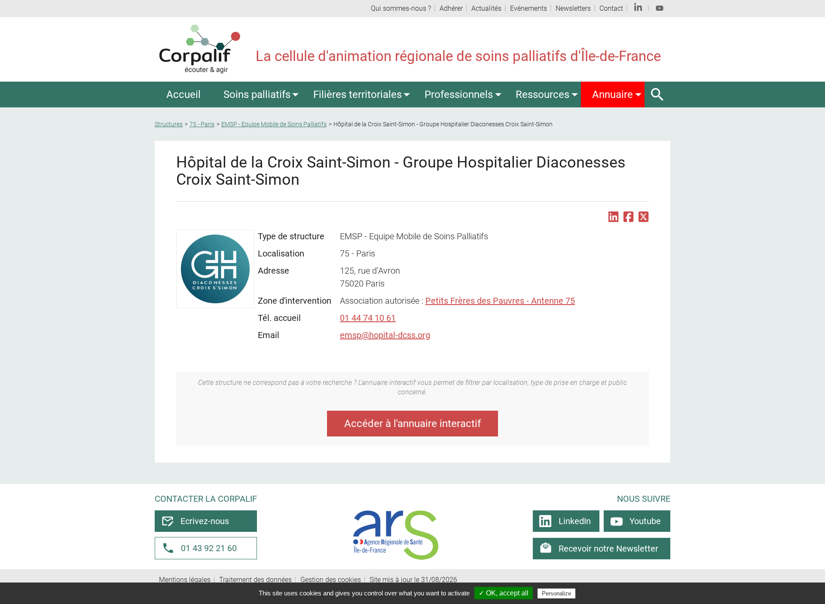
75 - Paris (201, 124)
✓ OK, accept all (504, 593)
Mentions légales (185, 580)
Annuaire (612, 94)
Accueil (183, 94)
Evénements (528, 8)
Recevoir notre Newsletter (608, 548)
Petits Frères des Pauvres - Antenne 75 (500, 301)
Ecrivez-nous (204, 521)
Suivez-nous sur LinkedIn (638, 8)
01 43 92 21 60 (209, 548)
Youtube (645, 521)
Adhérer (451, 8)
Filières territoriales (357, 94)
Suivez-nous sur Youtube (659, 8)
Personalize (556, 593)
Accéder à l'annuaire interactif (412, 424)
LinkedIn (575, 521)
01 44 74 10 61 (368, 318)
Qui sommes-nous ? (401, 8)
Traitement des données (255, 580)
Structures (169, 124)
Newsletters (573, 8)
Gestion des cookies (330, 580)
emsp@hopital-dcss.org (385, 335)
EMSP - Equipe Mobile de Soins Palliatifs (274, 124)
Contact (611, 8)
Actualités (486, 8)
